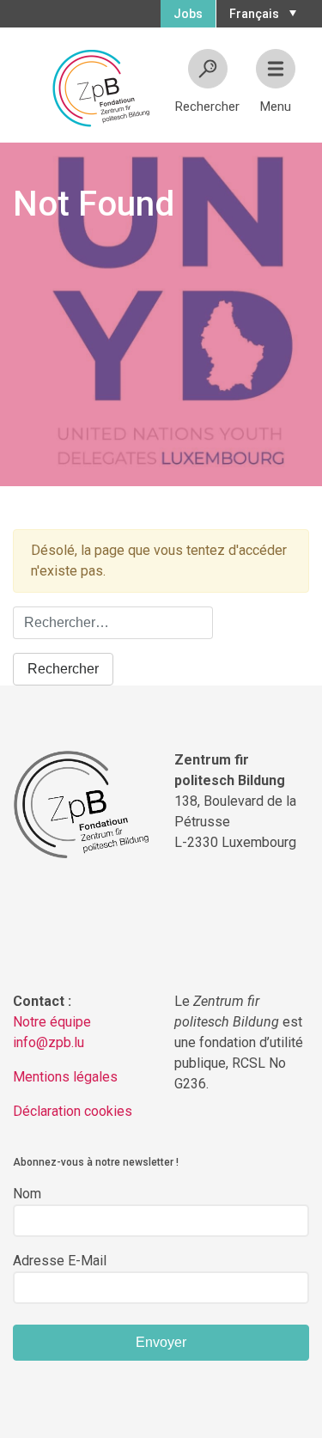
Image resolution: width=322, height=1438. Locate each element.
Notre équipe (52, 1022)
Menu (275, 106)
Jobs (188, 14)
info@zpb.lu (48, 1042)
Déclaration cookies (72, 1111)
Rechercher (207, 106)
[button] (260, 12)
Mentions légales (65, 1077)
